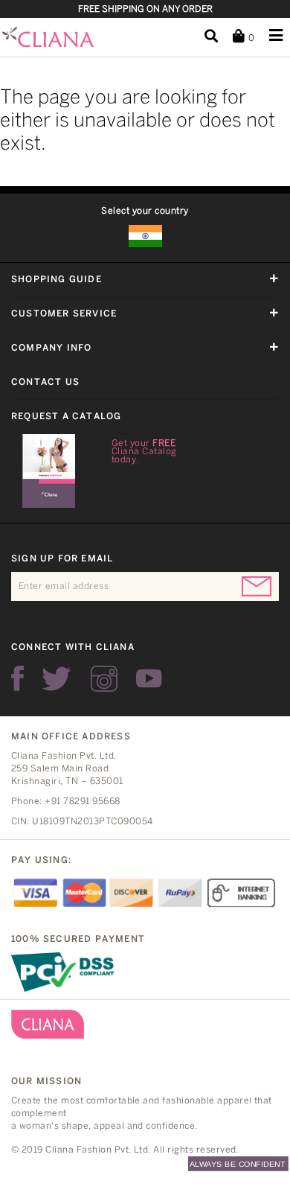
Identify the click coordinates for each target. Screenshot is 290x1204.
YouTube (149, 679)
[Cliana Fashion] (60, 37)
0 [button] (249, 38)
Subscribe (256, 586)
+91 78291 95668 (82, 801)
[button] (211, 37)
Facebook (17, 679)
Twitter (57, 679)
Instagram (104, 679)
